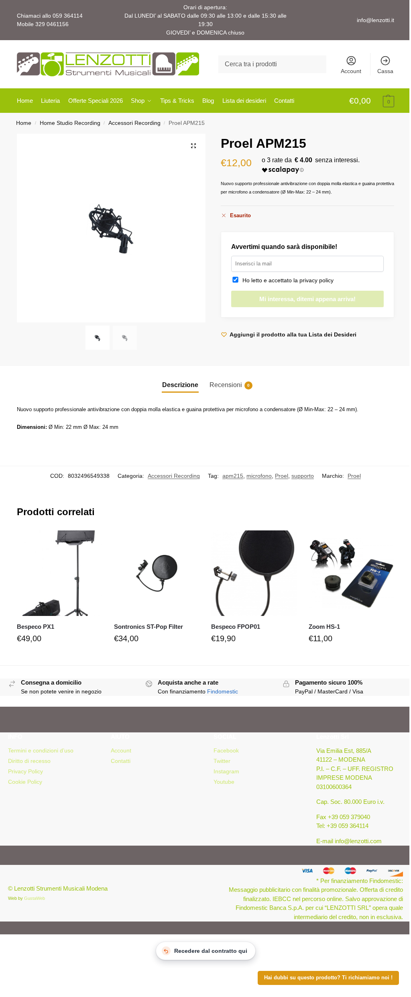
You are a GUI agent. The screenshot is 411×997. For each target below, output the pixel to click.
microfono (259, 476)
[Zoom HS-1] (351, 573)
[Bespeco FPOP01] (253, 573)
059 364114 (68, 15)
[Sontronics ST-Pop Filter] (156, 573)
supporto (302, 476)
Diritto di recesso (29, 761)
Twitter (222, 761)
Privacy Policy (25, 771)
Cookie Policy (25, 782)
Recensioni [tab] (230, 384)
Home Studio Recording (70, 123)
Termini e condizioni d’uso (40, 750)
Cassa (385, 71)
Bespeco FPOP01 (235, 626)
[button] (371, 101)
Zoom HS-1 (324, 626)
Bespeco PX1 (35, 626)
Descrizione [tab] (180, 384)
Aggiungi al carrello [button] (59, 657)
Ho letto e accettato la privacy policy (286, 280)
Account (351, 71)
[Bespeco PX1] (59, 573)
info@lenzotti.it (375, 20)
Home (23, 123)
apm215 (232, 476)
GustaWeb (34, 898)
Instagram (226, 771)
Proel (281, 476)
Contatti (120, 761)
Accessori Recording (134, 123)
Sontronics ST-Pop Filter (148, 626)
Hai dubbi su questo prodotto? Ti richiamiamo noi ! (328, 978)
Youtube (224, 782)
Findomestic (222, 691)
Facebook (226, 750)
